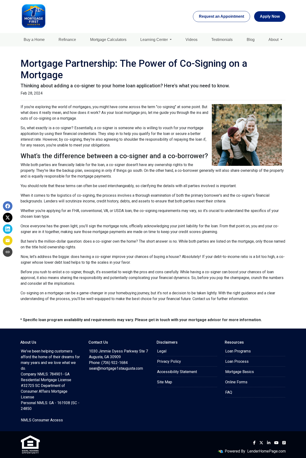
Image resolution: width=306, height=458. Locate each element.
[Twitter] (261, 443)
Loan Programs (238, 351)
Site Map (164, 382)
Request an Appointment (221, 16)
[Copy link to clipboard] (7, 252)
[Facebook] (254, 443)
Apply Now (270, 16)
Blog (251, 40)
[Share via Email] (7, 240)
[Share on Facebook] (7, 206)
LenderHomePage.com (266, 451)
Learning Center (154, 40)
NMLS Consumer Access (42, 420)
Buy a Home (34, 40)
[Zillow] (284, 443)
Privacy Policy (169, 361)
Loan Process (237, 361)
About (273, 40)
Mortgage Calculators (108, 40)
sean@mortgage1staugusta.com (116, 368)
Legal (161, 351)
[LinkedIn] (268, 443)
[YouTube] (276, 443)
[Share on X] (7, 217)
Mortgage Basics (239, 371)
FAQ (228, 392)
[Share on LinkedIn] (7, 229)
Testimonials (222, 40)
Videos (191, 40)
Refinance (67, 40)
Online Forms (236, 382)
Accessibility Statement (177, 371)
